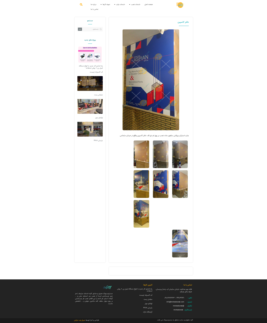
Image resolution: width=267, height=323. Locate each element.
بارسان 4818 (98, 140)
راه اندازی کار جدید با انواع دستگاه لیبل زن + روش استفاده (91, 67)
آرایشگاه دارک (147, 312)
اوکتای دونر (99, 118)
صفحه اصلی (148, 4)
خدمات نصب (135, 4)
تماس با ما (94, 9)
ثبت (80, 29)
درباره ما (93, 4)
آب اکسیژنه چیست (96, 72)
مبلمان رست (98, 95)
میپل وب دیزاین (80, 320)
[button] (81, 4)
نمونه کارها (106, 4)
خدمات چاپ (120, 4)
